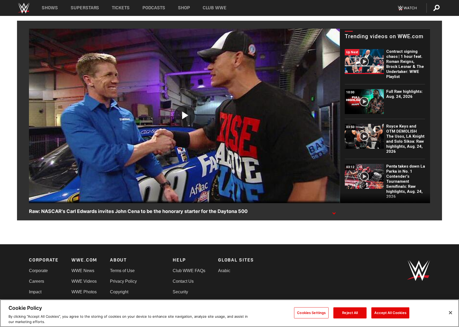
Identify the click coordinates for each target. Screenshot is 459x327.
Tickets (121, 7)
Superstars (85, 7)
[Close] (450, 313)
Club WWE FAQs (189, 270)
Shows (50, 7)
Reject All (350, 313)
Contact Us (183, 281)
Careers (36, 281)
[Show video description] (334, 211)
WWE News (82, 270)
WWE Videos (84, 281)
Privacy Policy (123, 281)
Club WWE (215, 7)
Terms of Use (122, 270)
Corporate (38, 270)
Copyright (119, 292)
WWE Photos (84, 292)
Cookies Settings (311, 313)
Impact (35, 292)
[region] (229, 313)
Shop (184, 7)
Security (180, 292)
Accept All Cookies (390, 313)
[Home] (23, 8)
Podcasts (153, 7)
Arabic (224, 270)
